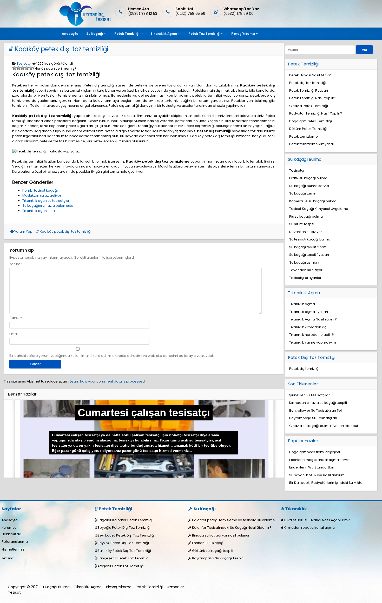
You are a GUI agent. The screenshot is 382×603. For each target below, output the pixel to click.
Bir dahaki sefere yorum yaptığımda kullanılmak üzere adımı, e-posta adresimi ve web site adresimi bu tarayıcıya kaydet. (111, 355)
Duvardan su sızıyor (305, 231)
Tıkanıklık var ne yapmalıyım (312, 342)
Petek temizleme (303, 136)
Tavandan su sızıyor (305, 269)
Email (13, 333)
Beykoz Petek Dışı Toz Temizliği (123, 542)
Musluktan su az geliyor (41, 195)
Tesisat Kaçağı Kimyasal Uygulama (318, 208)
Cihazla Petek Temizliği (308, 105)
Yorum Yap (23, 231)
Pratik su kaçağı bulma (308, 178)
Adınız (14, 317)
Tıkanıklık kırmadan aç (307, 327)
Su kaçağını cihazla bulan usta (47, 205)
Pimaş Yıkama (243, 33)
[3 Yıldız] (23, 68)
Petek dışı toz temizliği (307, 82)
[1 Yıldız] (14, 68)
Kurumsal (9, 527)
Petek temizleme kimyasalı (311, 144)
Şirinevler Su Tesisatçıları (310, 395)
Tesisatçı (24, 63)
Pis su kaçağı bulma (306, 216)
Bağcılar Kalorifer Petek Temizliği (125, 520)
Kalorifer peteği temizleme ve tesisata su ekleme (233, 520)
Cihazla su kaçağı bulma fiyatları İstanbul (323, 425)
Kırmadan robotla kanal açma (309, 527)
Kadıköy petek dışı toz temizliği (61, 49)
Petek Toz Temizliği (204, 33)
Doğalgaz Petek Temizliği (310, 121)
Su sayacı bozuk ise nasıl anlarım (317, 475)
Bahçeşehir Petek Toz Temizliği (123, 558)
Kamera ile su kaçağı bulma (313, 201)
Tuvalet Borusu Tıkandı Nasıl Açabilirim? (317, 520)
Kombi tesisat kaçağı (40, 190)
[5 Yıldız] (31, 68)
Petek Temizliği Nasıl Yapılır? (312, 98)
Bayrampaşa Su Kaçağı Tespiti (217, 558)
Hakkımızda (11, 534)
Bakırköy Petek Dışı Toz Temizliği (124, 550)
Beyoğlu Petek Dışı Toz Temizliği (123, 527)
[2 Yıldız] (18, 68)
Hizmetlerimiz (13, 549)
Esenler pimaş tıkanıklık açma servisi (319, 459)
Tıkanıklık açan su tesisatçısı (45, 200)
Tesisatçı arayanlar (305, 277)
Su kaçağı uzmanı (304, 262)
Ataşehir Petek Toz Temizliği (120, 566)
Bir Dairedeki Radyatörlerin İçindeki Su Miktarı (327, 482)
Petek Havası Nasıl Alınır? (310, 75)
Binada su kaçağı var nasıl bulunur (220, 535)
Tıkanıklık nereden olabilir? (311, 334)
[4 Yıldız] (27, 68)
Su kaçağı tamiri (302, 193)
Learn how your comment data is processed (107, 381)
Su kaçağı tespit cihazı (308, 247)
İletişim (7, 558)
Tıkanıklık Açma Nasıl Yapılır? (313, 319)
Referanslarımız (15, 541)
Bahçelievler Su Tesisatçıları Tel (315, 410)
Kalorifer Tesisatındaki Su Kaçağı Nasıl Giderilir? (232, 527)
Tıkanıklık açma (302, 304)
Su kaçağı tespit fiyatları (309, 254)
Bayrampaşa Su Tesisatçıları (313, 418)
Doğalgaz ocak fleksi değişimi (314, 452)
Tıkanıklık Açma (163, 33)
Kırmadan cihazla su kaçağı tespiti (318, 402)
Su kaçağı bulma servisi (309, 185)
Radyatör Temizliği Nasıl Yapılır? (315, 113)
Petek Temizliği (126, 33)
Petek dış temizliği (304, 368)
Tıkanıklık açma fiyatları (308, 311)
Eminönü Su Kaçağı (208, 542)
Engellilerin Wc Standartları (311, 467)
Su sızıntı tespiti (301, 224)
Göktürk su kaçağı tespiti (212, 550)
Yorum (16, 264)
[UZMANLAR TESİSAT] (84, 24)
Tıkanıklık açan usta (38, 210)
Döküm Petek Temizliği (308, 128)
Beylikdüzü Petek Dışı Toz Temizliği (126, 535)
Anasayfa (70, 33)
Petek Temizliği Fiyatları (308, 90)
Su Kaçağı (94, 33)
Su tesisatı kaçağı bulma (309, 239)
